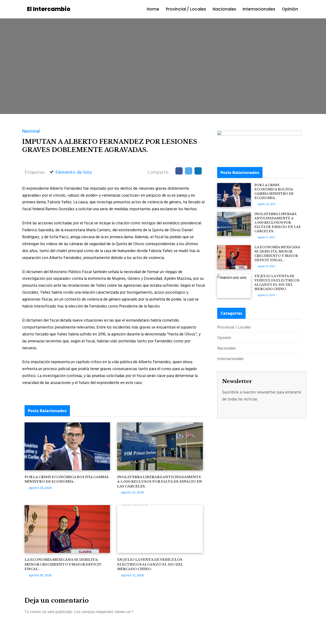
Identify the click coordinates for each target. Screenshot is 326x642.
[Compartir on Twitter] (188, 170)
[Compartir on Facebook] (179, 170)
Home (153, 9)
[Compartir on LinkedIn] (198, 170)
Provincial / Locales (186, 9)
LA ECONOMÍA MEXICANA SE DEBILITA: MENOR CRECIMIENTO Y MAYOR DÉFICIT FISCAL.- (63, 564)
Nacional (31, 130)
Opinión (290, 9)
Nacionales (224, 9)
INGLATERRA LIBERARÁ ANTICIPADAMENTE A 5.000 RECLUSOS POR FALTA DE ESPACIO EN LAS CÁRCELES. (159, 481)
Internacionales (259, 9)
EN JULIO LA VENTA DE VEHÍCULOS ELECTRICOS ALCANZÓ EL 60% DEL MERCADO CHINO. (150, 564)
